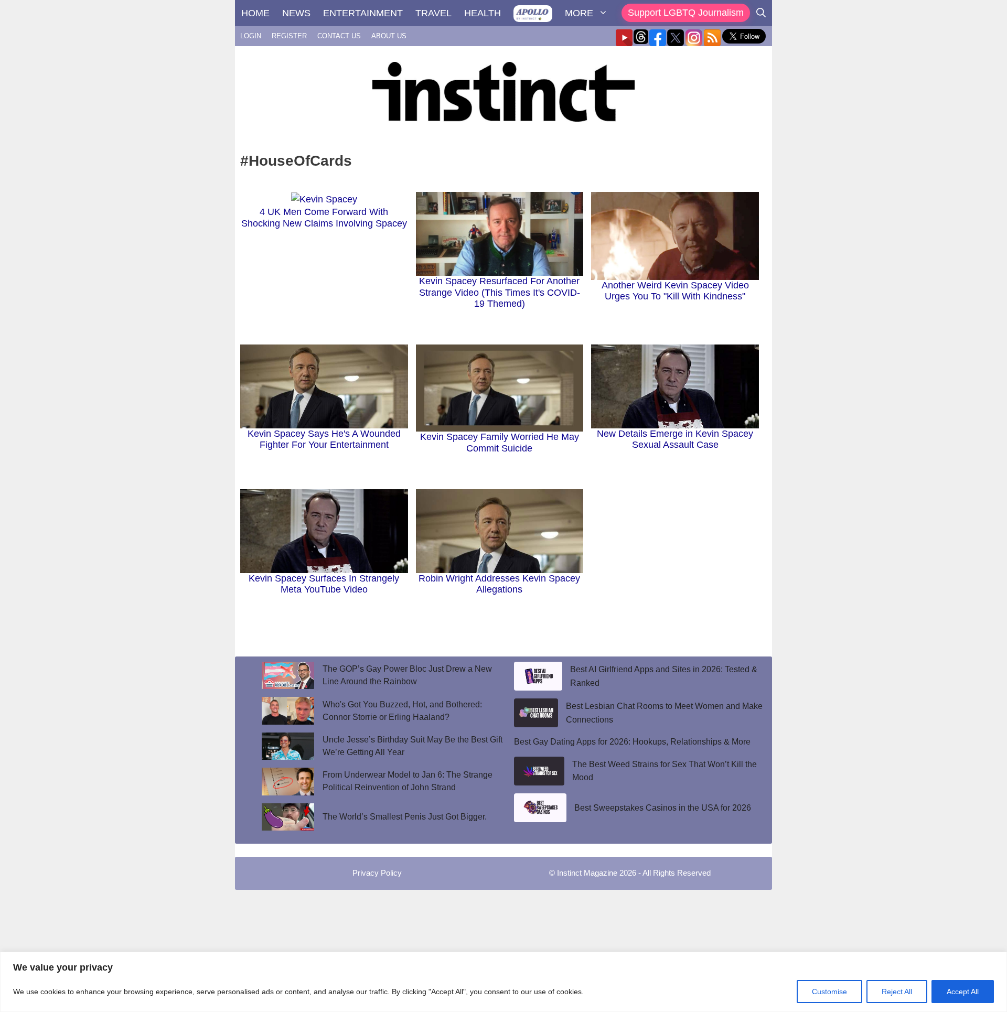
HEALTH (482, 13)
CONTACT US (339, 36)
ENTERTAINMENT (363, 13)
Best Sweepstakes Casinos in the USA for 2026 (662, 807)
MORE (579, 13)
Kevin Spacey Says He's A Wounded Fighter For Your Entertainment (324, 439)
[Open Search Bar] (761, 13)
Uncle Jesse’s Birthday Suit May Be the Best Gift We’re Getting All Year (412, 746)
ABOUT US (388, 36)
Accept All (963, 991)
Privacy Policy (377, 872)
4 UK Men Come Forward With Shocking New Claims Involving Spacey (324, 218)
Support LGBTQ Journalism (686, 12)
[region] (503, 982)
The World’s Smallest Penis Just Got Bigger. (407, 816)
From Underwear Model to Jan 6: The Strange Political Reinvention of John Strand (407, 781)
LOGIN (250, 36)
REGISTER (289, 36)
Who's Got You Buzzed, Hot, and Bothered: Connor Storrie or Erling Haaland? (402, 711)
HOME (255, 13)
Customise (829, 991)
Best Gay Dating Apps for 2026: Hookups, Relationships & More (632, 741)
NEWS (296, 13)
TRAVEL (433, 13)
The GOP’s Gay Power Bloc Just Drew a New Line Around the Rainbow (407, 675)
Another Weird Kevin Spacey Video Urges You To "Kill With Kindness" (675, 291)
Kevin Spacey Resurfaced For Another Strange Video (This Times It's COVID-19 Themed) (499, 292)
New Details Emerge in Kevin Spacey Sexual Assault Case (675, 439)
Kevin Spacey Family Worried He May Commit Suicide (499, 443)
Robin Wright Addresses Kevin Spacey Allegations (499, 584)
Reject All (897, 991)
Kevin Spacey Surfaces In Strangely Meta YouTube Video (324, 584)
